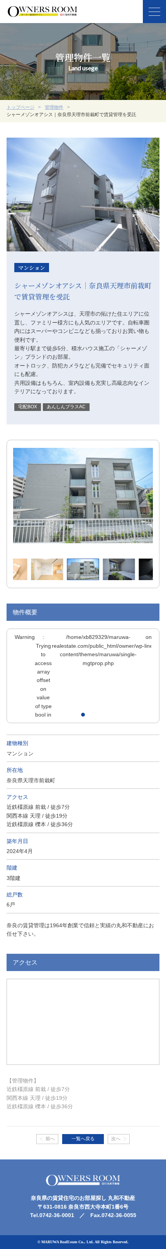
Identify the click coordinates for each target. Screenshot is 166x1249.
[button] (83, 715)
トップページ (20, 107)
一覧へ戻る (83, 1138)
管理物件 (54, 107)
